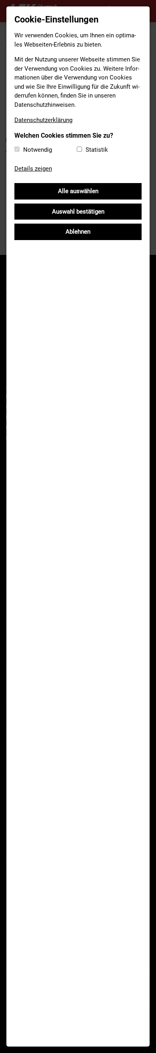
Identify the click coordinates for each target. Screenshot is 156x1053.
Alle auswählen (78, 191)
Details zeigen (33, 168)
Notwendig (37, 149)
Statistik (97, 149)
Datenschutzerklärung (43, 120)
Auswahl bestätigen (78, 211)
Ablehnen (78, 231)
